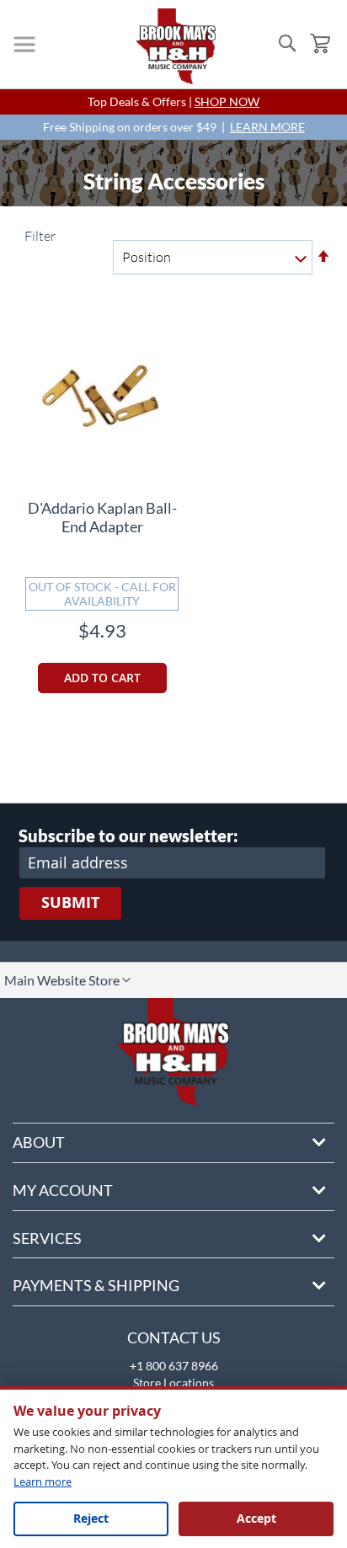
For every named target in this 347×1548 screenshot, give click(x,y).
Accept (256, 1518)
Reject (91, 1518)
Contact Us (174, 1337)
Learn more (42, 1481)
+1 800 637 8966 (174, 1366)
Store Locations (173, 1382)
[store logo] (176, 46)
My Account (63, 1190)
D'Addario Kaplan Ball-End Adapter (102, 517)
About (39, 1142)
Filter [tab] (39, 235)
